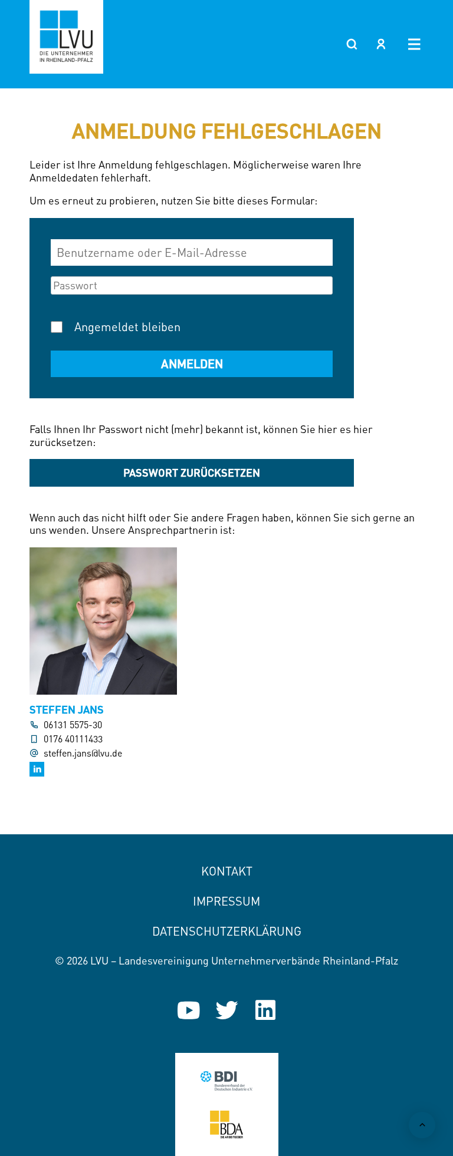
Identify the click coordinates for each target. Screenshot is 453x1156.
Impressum (226, 901)
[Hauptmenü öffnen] (414, 44)
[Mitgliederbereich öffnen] (381, 44)
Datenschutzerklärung (226, 931)
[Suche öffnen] (351, 44)
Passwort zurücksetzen (191, 472)
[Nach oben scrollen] (422, 1125)
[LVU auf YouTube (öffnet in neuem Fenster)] (188, 1010)
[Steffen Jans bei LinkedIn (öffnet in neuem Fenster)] (36, 769)
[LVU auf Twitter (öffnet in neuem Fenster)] (227, 1010)
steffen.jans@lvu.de (83, 753)
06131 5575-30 (73, 725)
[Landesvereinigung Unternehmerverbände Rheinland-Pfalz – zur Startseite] (66, 37)
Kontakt (226, 871)
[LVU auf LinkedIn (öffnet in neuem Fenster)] (265, 1010)
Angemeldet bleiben (127, 326)
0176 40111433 (73, 739)
